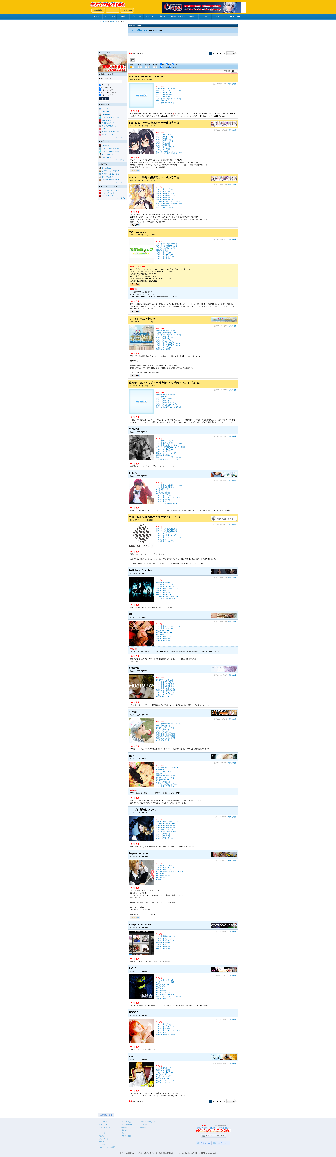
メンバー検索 (126, 1136)
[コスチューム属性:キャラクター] (167, 248)
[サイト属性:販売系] (163, 206)
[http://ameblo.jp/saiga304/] (224, 971)
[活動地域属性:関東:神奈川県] (166, 333)
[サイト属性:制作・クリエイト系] (167, 459)
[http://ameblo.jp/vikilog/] (141, 460)
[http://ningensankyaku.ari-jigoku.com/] (224, 573)
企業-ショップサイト (108, 90)
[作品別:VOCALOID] (163, 696)
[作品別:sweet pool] (162, 630)
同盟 (217, 16)
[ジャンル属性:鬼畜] (163, 143)
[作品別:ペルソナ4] (162, 491)
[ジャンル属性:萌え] (163, 97)
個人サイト (105, 85)
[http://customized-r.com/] (224, 520)
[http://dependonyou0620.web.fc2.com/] (224, 857)
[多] (154, 67)
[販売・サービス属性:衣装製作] (166, 244)
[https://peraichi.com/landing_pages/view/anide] (141, 107)
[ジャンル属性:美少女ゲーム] (166, 195)
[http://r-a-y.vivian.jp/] (224, 759)
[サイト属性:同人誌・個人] (165, 688)
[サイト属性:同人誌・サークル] (166, 445)
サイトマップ (144, 1125)
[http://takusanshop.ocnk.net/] (141, 263)
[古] (133, 67)
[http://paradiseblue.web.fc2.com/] (141, 1043)
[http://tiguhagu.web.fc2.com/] (224, 715)
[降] (138, 67)
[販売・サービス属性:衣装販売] (166, 246)
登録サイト (113, 22)
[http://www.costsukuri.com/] (224, 126)
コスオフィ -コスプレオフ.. (111, 132)
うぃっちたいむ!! (108, 193)
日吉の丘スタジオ (108, 168)
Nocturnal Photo (107, 196)
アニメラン (106, 109)
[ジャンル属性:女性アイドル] (166, 147)
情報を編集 (232, 84)
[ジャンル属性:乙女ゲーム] (165, 256)
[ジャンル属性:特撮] (163, 948)
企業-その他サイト (108, 95)
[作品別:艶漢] (160, 634)
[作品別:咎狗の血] (162, 770)
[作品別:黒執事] (161, 990)
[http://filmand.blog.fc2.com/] (224, 476)
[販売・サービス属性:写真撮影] (166, 832)
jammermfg (106, 112)
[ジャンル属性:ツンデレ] (164, 141)
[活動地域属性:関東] (163, 349)
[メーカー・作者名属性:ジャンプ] (167, 503)
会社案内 (143, 1127)
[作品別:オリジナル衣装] (164, 680)
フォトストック (104, 1127)
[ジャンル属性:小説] (163, 1028)
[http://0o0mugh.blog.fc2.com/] (224, 671)
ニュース (205, 16)
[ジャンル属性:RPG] (163, 339)
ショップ (177, 65)
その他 (173, 67)
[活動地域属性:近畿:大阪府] (165, 395)
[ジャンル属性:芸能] (163, 145)
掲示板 (163, 16)
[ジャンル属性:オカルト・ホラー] (167, 588)
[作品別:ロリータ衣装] (163, 988)
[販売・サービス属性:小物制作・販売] (169, 153)
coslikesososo (107, 114)
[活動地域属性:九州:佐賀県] (165, 88)
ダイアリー (136, 16)
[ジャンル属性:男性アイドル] (166, 403)
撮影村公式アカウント (110, 135)
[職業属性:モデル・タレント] (166, 453)
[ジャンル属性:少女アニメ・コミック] (169, 343)
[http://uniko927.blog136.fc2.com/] (224, 617)
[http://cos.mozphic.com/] (224, 927)
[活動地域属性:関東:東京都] (165, 331)
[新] (146, 67)
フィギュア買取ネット (110, 126)
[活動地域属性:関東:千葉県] (165, 825)
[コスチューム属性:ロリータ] (166, 823)
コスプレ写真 (109, 16)
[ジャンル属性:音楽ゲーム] (165, 95)
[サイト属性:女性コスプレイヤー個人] (169, 485)
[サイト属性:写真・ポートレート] (167, 586)
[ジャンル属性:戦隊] (163, 946)
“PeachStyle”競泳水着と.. (111, 180)
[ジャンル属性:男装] (163, 499)
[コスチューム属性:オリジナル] (166, 599)
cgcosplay (105, 146)
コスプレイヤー (126, 1125)
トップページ (103, 22)
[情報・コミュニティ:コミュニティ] (168, 90)
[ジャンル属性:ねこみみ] (164, 137)
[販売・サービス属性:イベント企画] (168, 99)
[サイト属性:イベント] (163, 101)
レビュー (102, 1130)
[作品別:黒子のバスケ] (163, 489)
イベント (150, 16)
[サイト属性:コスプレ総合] (165, 103)
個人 (164, 65)
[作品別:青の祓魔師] (163, 493)
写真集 (123, 16)
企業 (169, 65)
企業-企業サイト (107, 88)
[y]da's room (106, 157)
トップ (96, 16)
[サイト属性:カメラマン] (164, 584)
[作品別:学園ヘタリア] (163, 1076)
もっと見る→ (121, 137)
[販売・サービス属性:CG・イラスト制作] (170, 447)
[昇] (141, 67)
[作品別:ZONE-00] (162, 880)
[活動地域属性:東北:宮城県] (165, 734)
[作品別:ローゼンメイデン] (165, 994)
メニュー (236, 16)
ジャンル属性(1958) (138, 30)
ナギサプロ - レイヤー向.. (111, 117)
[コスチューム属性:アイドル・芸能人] (169, 201)
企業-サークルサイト (108, 92)
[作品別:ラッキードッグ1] (165, 728)
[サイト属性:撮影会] (163, 726)
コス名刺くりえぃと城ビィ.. (111, 190)
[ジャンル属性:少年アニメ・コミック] (169, 345)
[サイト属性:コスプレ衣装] (165, 541)
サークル (165, 67)
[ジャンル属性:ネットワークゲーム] (168, 537)
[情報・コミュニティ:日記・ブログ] (168, 457)
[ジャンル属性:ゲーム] (163, 139)
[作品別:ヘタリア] (162, 1074)
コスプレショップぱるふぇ (111, 171)
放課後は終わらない (109, 123)
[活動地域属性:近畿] (163, 640)
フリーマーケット (177, 16)
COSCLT (105, 129)
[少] (156, 67)
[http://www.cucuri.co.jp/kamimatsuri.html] (224, 322)
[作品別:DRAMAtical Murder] (166, 632)
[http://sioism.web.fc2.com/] (224, 1059)
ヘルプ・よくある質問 (107, 1147)
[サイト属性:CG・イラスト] (165, 441)
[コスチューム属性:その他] (165, 151)
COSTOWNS (106, 120)
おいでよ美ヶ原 (107, 154)
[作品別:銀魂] (160, 873)
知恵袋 (192, 16)
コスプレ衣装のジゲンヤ (110, 148)
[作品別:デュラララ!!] (163, 876)
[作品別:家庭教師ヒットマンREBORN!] (169, 871)
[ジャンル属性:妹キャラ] (164, 199)
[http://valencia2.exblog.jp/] (141, 840)
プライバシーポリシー (148, 1122)
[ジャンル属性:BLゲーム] (164, 92)
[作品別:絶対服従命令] (163, 740)
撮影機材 (124, 1127)
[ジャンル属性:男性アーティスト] (167, 405)
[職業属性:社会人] (162, 250)
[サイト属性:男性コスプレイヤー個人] (169, 443)
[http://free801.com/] (141, 413)
